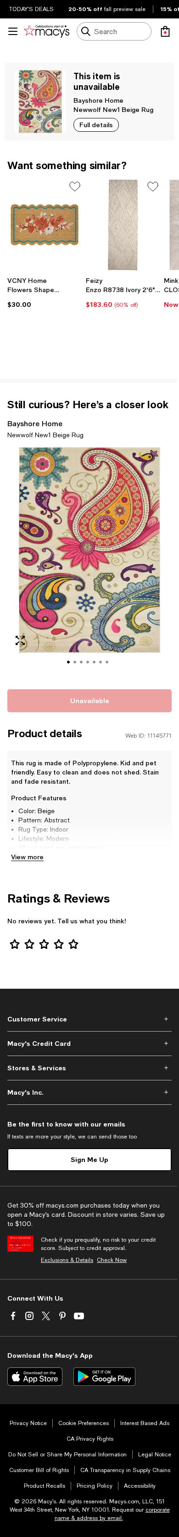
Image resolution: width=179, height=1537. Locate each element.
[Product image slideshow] (89, 562)
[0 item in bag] (165, 31)
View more (27, 857)
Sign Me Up (89, 1159)
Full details (96, 125)
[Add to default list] (74, 186)
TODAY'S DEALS (31, 9)
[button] (89, 562)
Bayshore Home (98, 100)
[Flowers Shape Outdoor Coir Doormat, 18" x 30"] (44, 224)
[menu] (12, 31)
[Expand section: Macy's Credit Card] (89, 1044)
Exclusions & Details (67, 1260)
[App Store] (34, 1376)
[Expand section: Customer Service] (89, 1019)
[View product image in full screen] (20, 640)
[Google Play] (104, 1376)
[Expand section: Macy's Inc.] (89, 1092)
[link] (44, 292)
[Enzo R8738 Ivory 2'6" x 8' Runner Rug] (123, 224)
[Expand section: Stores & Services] (89, 1068)
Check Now (112, 1260)
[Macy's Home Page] (46, 31)
